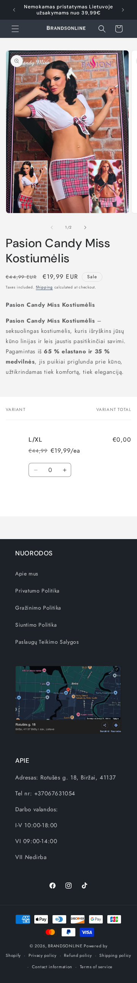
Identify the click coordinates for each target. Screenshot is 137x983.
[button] (15, 28)
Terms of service (96, 967)
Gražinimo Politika (38, 607)
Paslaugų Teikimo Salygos (47, 642)
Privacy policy (43, 955)
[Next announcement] (123, 10)
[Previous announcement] (14, 10)
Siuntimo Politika (36, 625)
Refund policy (78, 955)
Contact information (52, 967)
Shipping (44, 287)
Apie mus (26, 573)
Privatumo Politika (37, 590)
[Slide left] (51, 227)
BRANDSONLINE (65, 946)
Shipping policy (115, 955)
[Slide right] (85, 227)
